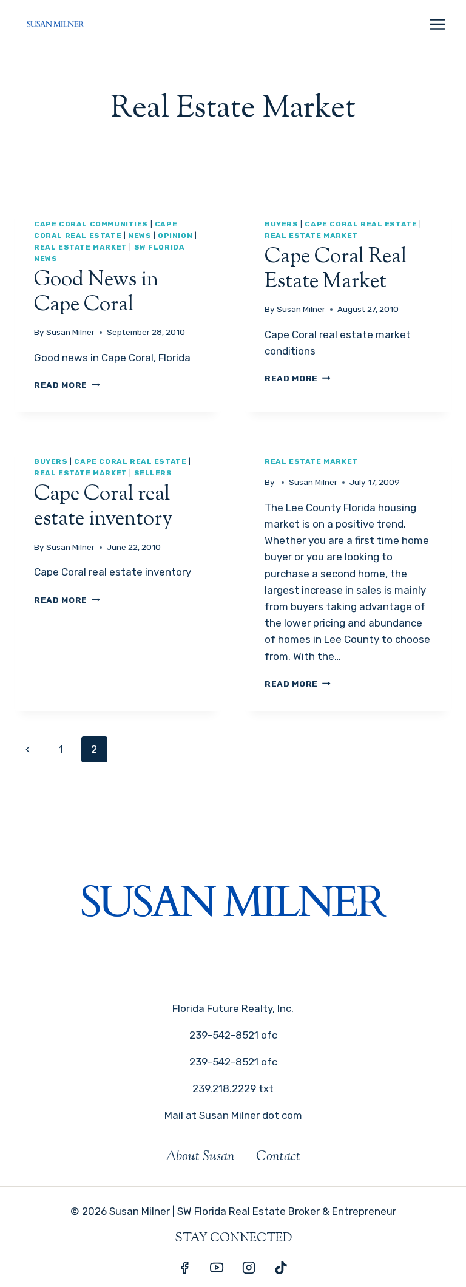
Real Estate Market (80, 247)
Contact (278, 1157)
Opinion (175, 235)
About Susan (200, 1157)
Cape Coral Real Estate (361, 224)
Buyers (282, 224)
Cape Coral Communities (91, 224)
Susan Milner (70, 332)
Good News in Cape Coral (96, 292)
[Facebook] (184, 1267)
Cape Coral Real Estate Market (336, 269)
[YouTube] (216, 1267)
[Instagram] (248, 1267)
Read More (67, 385)
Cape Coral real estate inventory (103, 507)
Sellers (153, 473)
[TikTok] (281, 1267)
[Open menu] (437, 24)
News (139, 235)
